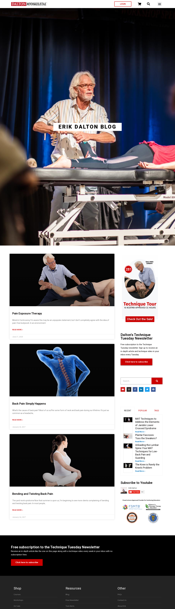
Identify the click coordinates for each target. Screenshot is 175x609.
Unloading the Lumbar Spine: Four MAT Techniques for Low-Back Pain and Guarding (147, 451)
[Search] (156, 381)
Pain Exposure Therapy (27, 313)
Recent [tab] (127, 411)
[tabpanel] (142, 445)
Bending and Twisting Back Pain (32, 493)
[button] (159, 4)
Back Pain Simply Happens (29, 403)
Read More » (17, 330)
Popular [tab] (142, 411)
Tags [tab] (156, 411)
